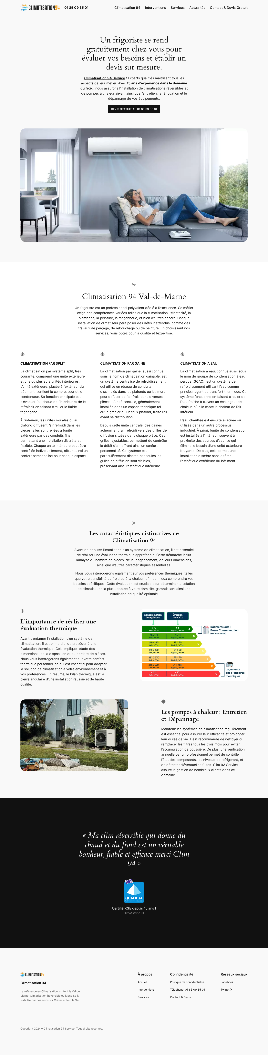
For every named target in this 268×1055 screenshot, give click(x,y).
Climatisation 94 (33, 983)
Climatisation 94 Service (104, 78)
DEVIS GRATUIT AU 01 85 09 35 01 (134, 109)
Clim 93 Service (225, 765)
